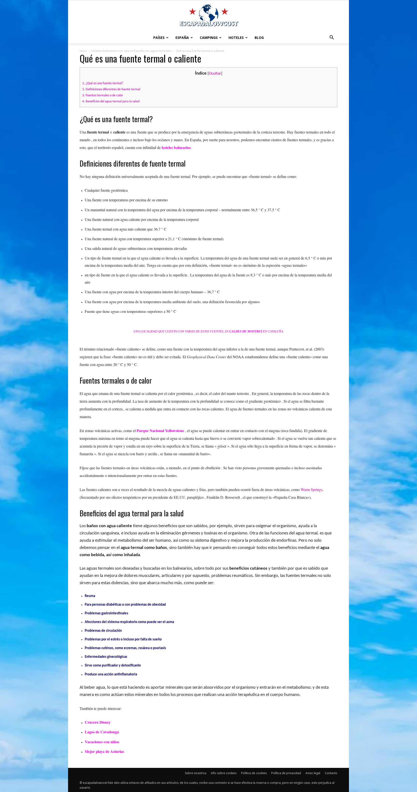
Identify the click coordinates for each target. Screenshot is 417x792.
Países (159, 37)
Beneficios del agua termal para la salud (110, 101)
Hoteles (236, 37)
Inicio (83, 51)
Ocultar (215, 73)
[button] (331, 38)
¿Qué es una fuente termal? (102, 83)
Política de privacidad (286, 773)
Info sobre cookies (223, 773)
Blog (259, 37)
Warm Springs (311, 489)
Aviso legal (313, 773)
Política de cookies (254, 773)
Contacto (331, 773)
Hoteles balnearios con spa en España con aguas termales (131, 51)
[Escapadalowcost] (208, 16)
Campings (209, 37)
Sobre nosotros (195, 773)
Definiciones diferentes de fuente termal (111, 89)
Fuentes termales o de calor (102, 95)
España (182, 37)
